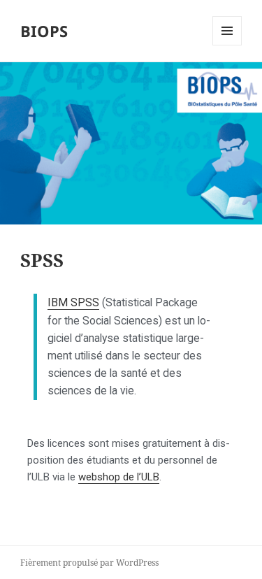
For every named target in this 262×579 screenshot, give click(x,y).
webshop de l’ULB (118, 477)
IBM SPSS (73, 302)
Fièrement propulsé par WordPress (89, 563)
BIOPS (44, 30)
